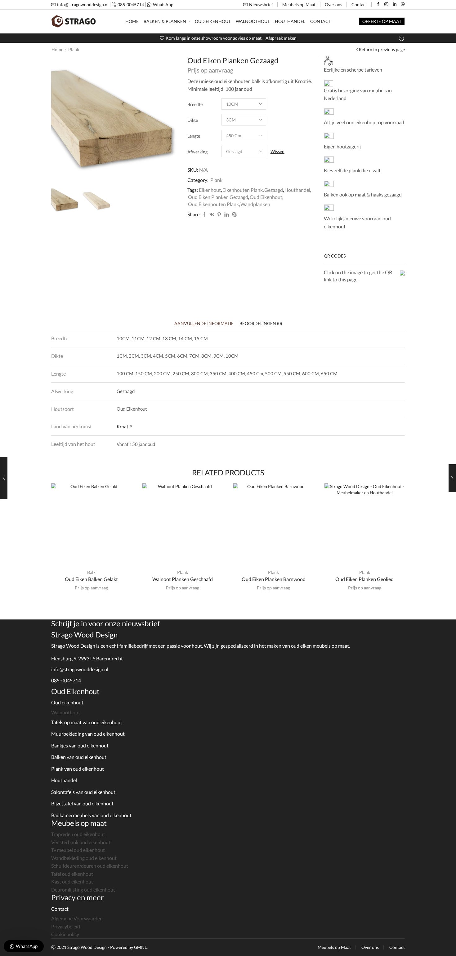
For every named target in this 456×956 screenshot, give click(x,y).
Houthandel (290, 21)
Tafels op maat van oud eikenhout (86, 722)
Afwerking (197, 151)
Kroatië (124, 426)
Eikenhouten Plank (242, 190)
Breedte (195, 104)
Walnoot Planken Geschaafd (182, 579)
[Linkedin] (395, 4)
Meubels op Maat (298, 4)
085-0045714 (66, 680)
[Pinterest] (219, 214)
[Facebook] (378, 4)
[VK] (212, 214)
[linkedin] (226, 214)
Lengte (193, 136)
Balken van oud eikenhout (78, 757)
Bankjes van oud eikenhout (80, 745)
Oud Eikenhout (213, 21)
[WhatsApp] (403, 4)
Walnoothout (253, 21)
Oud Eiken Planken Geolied (364, 579)
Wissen (277, 151)
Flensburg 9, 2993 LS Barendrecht (87, 658)
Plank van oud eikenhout (77, 769)
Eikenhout (210, 190)
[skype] (233, 214)
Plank (73, 49)
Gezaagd (273, 190)
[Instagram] (386, 4)
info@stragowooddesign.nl (79, 669)
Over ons (333, 4)
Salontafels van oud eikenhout (83, 792)
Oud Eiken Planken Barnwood (274, 579)
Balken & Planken (165, 21)
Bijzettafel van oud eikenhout (82, 803)
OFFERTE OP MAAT (381, 21)
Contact (359, 4)
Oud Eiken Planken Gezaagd (218, 197)
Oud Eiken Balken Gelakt (91, 579)
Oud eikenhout (67, 702)
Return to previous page (382, 49)
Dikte (192, 120)
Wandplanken (255, 204)
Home (132, 21)
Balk (91, 572)
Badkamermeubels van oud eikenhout (91, 815)
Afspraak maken (281, 38)
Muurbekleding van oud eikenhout (88, 734)
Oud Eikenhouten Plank (213, 204)
